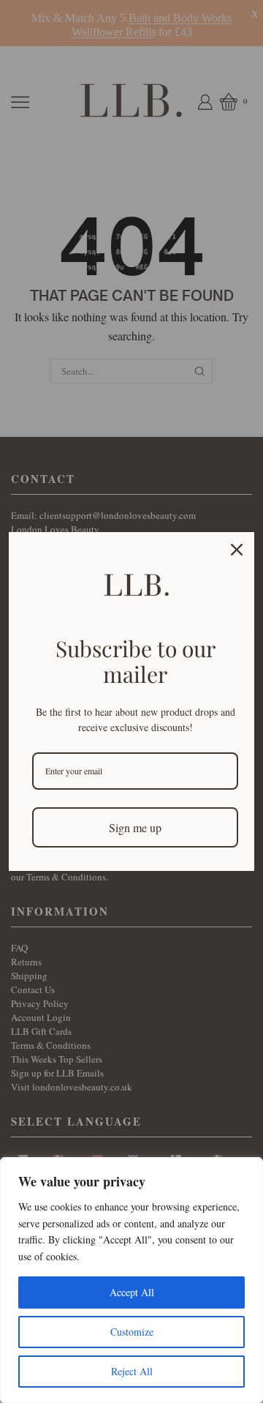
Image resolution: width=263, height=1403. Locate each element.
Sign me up (135, 827)
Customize (131, 1332)
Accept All (132, 1292)
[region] (131, 1280)
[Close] (236, 549)
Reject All (132, 1371)
